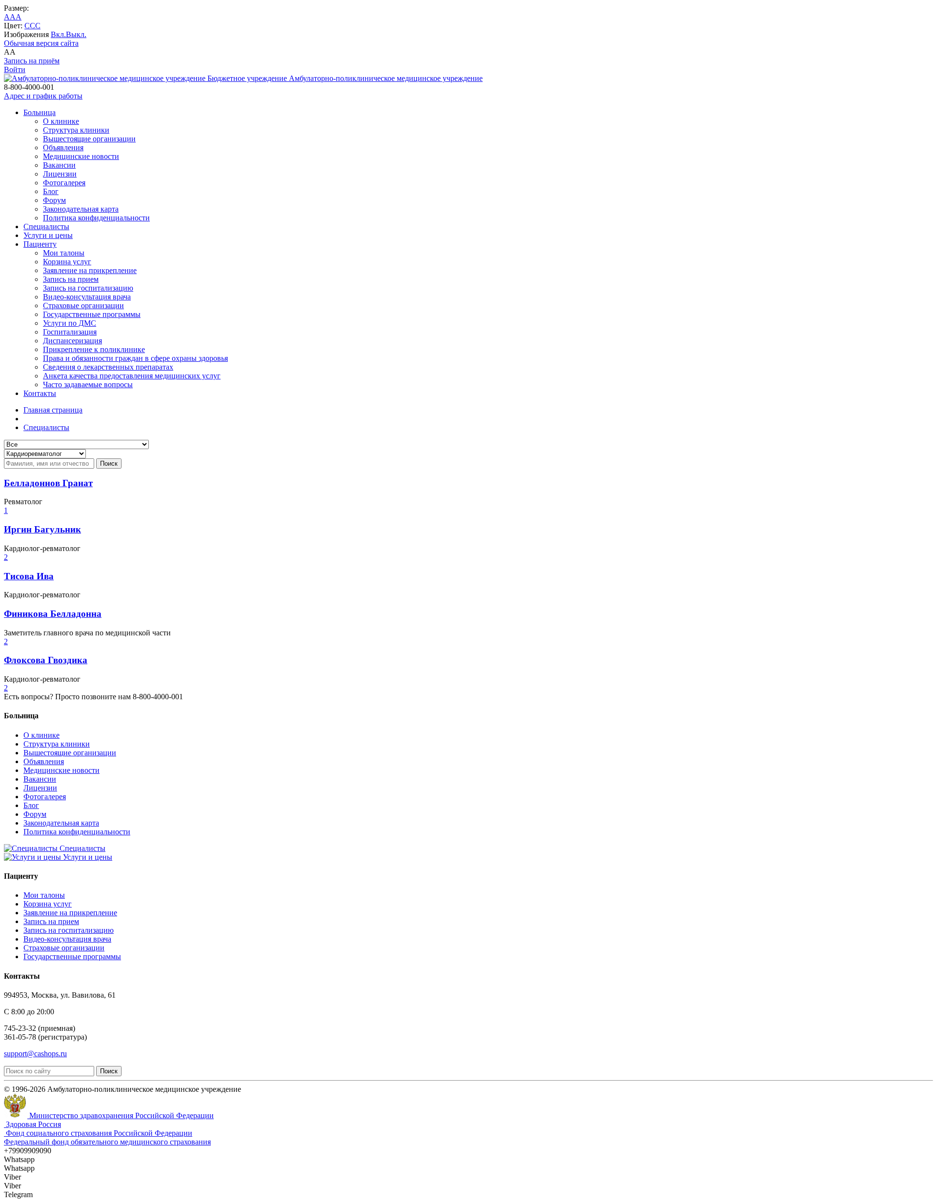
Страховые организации (83, 305)
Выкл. (76, 34)
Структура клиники (76, 130)
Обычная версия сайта (41, 43)
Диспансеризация (72, 340)
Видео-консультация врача (87, 297)
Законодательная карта (81, 209)
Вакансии (59, 165)
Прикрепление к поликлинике (94, 349)
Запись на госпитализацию (88, 288)
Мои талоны (63, 253)
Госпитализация (70, 332)
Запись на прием (71, 279)
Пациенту (40, 244)
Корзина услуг (67, 261)
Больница (39, 112)
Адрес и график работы (43, 96)
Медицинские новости (81, 156)
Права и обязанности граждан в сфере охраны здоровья (135, 358)
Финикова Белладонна (53, 614)
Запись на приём (32, 61)
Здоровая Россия (32, 1124)
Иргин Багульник (42, 529)
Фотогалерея (64, 182)
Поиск (109, 463)
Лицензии (60, 174)
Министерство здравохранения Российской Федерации (120, 1115)
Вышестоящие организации (89, 139)
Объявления (63, 147)
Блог (51, 191)
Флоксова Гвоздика (45, 660)
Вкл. (58, 34)
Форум (54, 200)
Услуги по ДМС (69, 323)
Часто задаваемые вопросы (88, 384)
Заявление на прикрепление (90, 270)
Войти (14, 69)
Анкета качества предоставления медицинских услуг (132, 376)
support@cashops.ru (35, 1053)
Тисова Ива (29, 576)
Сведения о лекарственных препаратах (108, 367)
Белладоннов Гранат (48, 483)
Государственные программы (92, 314)
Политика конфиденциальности (96, 218)
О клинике (61, 121)
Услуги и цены (48, 235)
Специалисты (46, 226)
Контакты (39, 393)
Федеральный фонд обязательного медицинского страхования (107, 1142)
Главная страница (52, 410)
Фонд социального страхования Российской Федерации (98, 1133)
